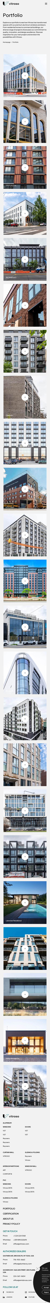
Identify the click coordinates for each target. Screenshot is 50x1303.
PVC (4, 1180)
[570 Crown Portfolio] (25, 489)
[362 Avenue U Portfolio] (25, 259)
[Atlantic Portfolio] (25, 535)
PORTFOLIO (9, 1208)
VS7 (4, 1131)
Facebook (10, 1292)
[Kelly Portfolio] (25, 718)
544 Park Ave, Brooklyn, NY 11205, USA (18, 1256)
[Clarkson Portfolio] (25, 397)
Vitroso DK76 (7, 1188)
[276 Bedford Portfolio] (25, 305)
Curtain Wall (8, 1152)
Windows (7, 1127)
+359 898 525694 (20, 1240)
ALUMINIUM (7, 1123)
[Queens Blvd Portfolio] (25, 581)
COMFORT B (7, 1174)
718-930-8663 (19, 1260)
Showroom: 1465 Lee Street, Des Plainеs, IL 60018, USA (23, 1271)
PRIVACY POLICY (11, 1223)
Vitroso (27, 1160)
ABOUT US (8, 1218)
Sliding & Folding (32, 1152)
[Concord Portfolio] (25, 1086)
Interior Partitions (11, 1166)
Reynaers (6, 1138)
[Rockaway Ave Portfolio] (25, 856)
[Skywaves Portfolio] (25, 673)
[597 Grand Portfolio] (25, 351)
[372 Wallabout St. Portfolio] (25, 121)
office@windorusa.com (22, 1280)
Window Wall (31, 1166)
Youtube (31, 1297)
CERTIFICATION (11, 1213)
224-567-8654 (19, 1276)
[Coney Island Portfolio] (25, 627)
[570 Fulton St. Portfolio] (25, 167)
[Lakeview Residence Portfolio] (25, 902)
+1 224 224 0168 (19, 1236)
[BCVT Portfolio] (25, 443)
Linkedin (9, 1297)
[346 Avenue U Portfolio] (25, 75)
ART (4, 1170)
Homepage (6, 42)
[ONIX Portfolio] (25, 810)
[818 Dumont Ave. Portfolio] (25, 213)
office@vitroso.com (21, 1244)
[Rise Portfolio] (25, 764)
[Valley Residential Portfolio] (25, 1040)
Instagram (32, 1292)
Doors (28, 1127)
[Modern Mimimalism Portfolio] (25, 994)
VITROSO (6, 1156)
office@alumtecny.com (22, 1264)
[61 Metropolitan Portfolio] (25, 948)
